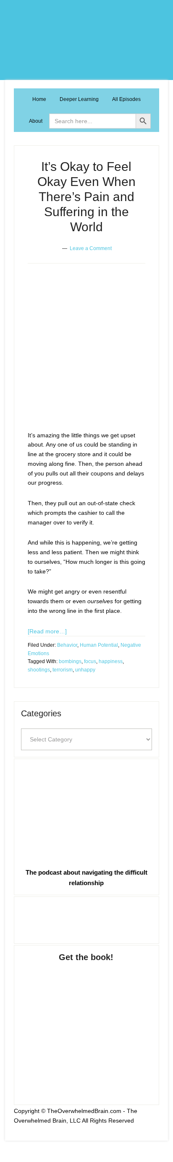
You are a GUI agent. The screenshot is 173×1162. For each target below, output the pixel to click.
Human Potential (99, 645)
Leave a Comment (91, 248)
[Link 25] (86, 811)
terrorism (62, 670)
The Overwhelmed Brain (86, 40)
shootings (39, 670)
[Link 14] (83, 372)
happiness (111, 661)
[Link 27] (86, 1025)
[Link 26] (86, 919)
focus (90, 661)
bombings (70, 661)
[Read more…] (47, 631)
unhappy (85, 670)
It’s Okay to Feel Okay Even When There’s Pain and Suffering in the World (86, 197)
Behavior (67, 645)
